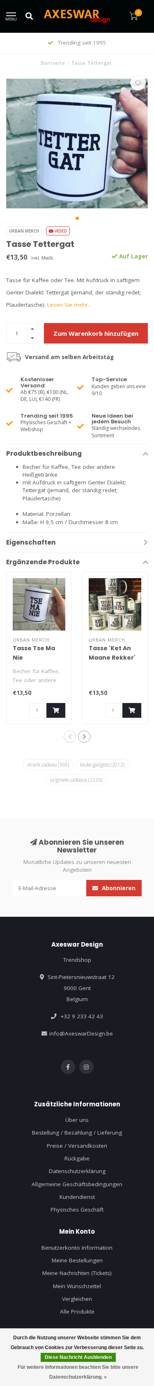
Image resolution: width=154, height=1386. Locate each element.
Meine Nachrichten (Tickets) (77, 1273)
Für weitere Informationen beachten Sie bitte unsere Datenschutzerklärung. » (78, 1372)
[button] (77, 218)
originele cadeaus (76, 779)
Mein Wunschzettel (77, 1286)
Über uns (77, 1120)
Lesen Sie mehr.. (68, 304)
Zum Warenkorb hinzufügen (95, 333)
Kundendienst (77, 1197)
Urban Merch (24, 231)
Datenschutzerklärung (77, 1171)
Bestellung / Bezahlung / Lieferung (77, 1132)
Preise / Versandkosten (77, 1145)
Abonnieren (118, 888)
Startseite (52, 63)
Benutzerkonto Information (77, 1247)
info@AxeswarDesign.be (81, 1033)
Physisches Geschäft (77, 1209)
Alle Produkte (77, 1311)
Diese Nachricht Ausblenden (78, 1357)
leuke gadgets (102, 764)
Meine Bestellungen (77, 1260)
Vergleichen (77, 1298)
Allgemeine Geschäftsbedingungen (77, 1184)
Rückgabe (77, 1158)
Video (60, 231)
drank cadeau (48, 764)
